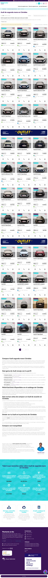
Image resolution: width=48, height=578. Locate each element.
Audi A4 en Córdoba (17, 379)
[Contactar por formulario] (41, 3)
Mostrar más (4, 21)
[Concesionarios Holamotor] (37, 3)
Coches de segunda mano (23, 6)
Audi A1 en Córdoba (17, 375)
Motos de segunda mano (33, 6)
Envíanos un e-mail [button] (30, 538)
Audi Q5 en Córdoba (15, 384)
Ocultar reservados (25, 24)
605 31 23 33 (29, 534)
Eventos (26, 550)
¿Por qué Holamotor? (43, 6)
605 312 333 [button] (29, 536)
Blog (25, 551)
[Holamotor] (4, 4)
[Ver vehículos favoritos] (46, 3)
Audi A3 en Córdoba (17, 377)
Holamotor (4, 8)
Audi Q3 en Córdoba (15, 382)
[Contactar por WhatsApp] (44, 3)
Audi (19, 8)
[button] (24, 132)
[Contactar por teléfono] (8, 50)
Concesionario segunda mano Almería (32, 546)
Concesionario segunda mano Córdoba (32, 544)
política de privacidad (15, 543)
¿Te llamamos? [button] (29, 532)
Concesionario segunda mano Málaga (32, 543)
